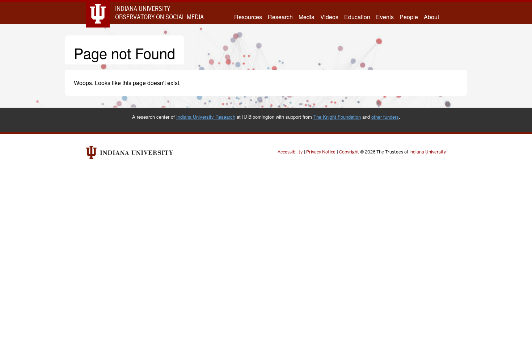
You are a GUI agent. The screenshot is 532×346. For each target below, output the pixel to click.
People (409, 17)
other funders (385, 116)
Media (306, 17)
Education (357, 17)
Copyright (349, 152)
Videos (329, 17)
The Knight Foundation (337, 116)
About (431, 17)
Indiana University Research (205, 116)
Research (280, 17)
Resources (248, 17)
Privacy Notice (320, 152)
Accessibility (290, 152)
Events (385, 17)
